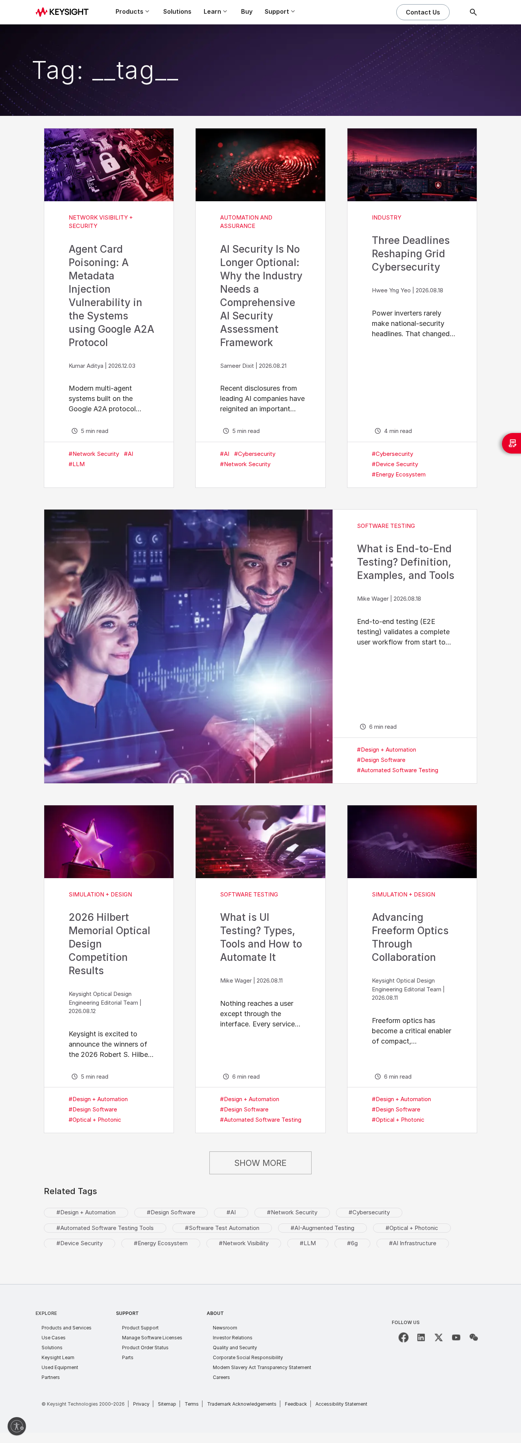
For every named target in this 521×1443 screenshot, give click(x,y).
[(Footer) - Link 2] (421, 1337)
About (215, 1313)
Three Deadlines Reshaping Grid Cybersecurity (411, 253)
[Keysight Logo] (64, 12)
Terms (192, 1404)
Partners (51, 1377)
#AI (128, 453)
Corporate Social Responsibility (248, 1357)
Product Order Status (145, 1347)
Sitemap (167, 1404)
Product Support (140, 1328)
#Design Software (381, 759)
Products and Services (67, 1328)
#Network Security (94, 453)
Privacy (141, 1404)
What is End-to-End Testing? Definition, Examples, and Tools (405, 562)
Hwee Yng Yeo (391, 290)
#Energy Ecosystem (399, 474)
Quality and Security (235, 1347)
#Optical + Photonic (95, 1119)
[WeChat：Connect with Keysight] (473, 1337)
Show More (260, 1163)
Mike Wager (373, 598)
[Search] (473, 12)
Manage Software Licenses (152, 1337)
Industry (386, 217)
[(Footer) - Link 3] (438, 1337)
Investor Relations (232, 1337)
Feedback (296, 1404)
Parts (127, 1357)
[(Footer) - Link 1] (403, 1337)
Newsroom (225, 1328)
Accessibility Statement (341, 1404)
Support (127, 1313)
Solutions (177, 11)
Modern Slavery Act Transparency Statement (262, 1367)
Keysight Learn (58, 1357)
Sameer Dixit (237, 365)
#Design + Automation (386, 749)
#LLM (77, 464)
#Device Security (395, 464)
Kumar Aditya (86, 365)
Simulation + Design (100, 894)
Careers (221, 1377)
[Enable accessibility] (17, 1426)
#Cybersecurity (254, 453)
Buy (246, 11)
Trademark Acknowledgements (242, 1404)
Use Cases (54, 1337)
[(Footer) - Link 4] (456, 1337)
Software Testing (386, 525)
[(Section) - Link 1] (109, 164)
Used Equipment (60, 1367)
